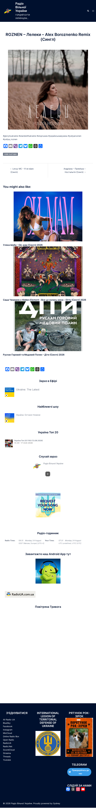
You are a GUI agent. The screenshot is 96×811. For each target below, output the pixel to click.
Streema (7, 753)
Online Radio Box (11, 736)
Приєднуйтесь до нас (80, 772)
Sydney (56, 803)
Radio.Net (7, 746)
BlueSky (6, 723)
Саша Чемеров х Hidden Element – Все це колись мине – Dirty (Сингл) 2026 (44, 300)
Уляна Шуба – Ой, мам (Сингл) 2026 (23, 245)
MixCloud (7, 733)
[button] (88, 11)
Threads (7, 756)
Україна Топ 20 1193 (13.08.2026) (28, 440)
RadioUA (7, 743)
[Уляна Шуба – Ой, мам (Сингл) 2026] (48, 216)
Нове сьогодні (10, 154)
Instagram (7, 729)
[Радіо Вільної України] (8, 11)
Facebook (7, 726)
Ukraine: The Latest (27, 389)
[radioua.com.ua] (20, 594)
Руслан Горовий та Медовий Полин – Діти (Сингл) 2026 (33, 354)
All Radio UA (9, 719)
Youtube (7, 760)
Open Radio (8, 740)
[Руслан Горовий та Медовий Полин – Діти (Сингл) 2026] (48, 326)
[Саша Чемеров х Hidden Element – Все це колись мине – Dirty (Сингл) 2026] (48, 271)
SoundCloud (9, 750)
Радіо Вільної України (21, 7)
